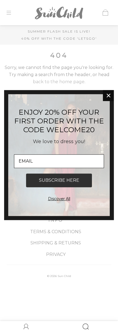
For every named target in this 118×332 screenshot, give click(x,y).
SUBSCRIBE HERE (59, 180)
